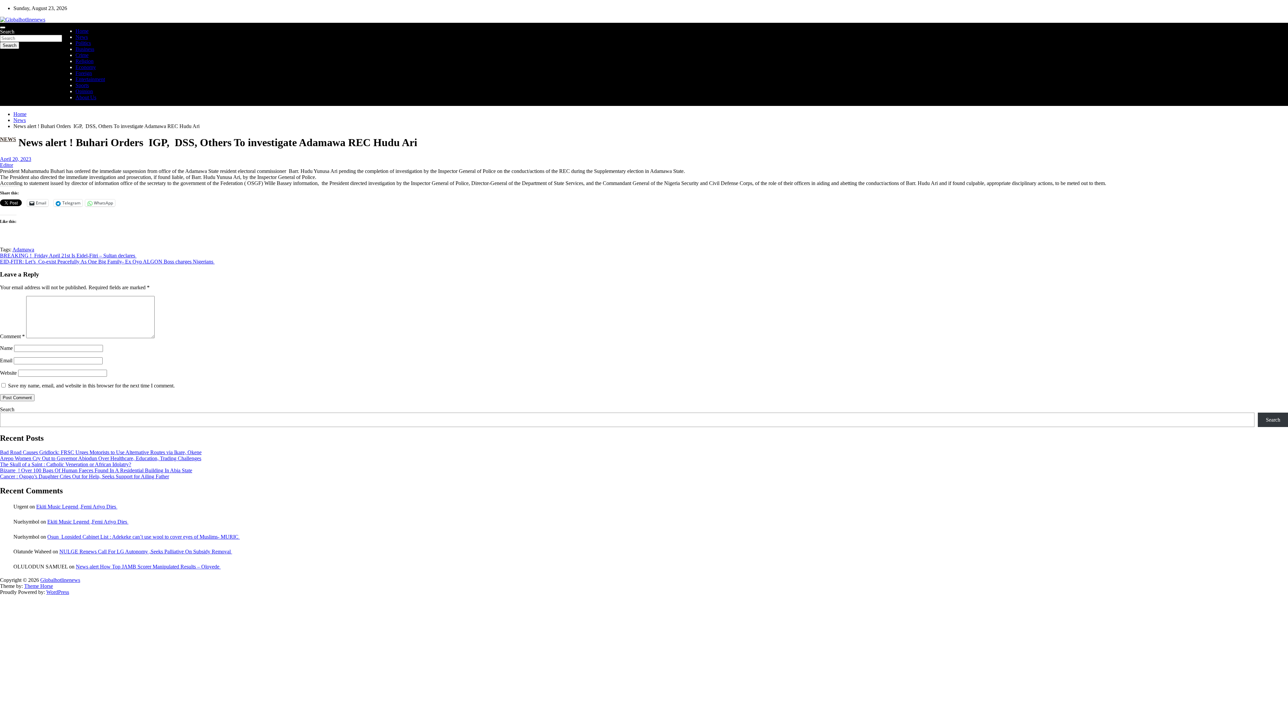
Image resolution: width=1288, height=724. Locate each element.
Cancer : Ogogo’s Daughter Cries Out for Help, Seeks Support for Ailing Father (84, 476)
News (81, 37)
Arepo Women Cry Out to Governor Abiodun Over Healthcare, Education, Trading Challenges (100, 458)
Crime (82, 55)
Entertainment (90, 79)
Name (6, 348)
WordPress (57, 592)
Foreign (83, 73)
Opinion (84, 91)
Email (6, 360)
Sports (82, 85)
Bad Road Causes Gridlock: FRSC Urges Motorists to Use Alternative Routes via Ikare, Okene (101, 452)
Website (8, 373)
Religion (84, 61)
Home (82, 31)
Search (7, 32)
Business (84, 49)
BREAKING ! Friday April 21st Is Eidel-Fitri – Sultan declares (68, 255)
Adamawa (23, 249)
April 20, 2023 (15, 159)
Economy (85, 67)
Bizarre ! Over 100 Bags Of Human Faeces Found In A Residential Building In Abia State (96, 470)
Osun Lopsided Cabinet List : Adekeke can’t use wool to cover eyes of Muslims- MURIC (143, 537)
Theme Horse (38, 586)
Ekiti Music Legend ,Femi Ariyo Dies (76, 506)
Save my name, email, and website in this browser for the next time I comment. (91, 385)
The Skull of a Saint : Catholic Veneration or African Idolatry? (65, 464)
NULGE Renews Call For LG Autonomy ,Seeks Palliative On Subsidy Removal (145, 551)
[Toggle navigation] (2, 27)
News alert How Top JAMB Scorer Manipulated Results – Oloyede (148, 566)
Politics (83, 43)
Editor (6, 165)
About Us (85, 97)
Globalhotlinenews (60, 580)
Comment (12, 336)
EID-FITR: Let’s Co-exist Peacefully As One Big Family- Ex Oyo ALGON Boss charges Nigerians (107, 261)
